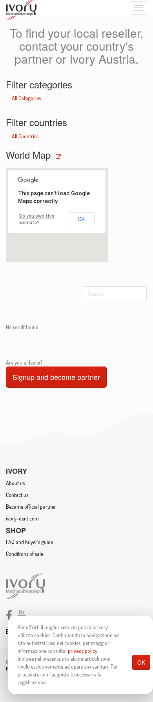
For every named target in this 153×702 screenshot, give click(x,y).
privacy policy (82, 650)
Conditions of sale (24, 553)
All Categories (26, 98)
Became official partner (31, 506)
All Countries (25, 136)
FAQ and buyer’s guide (29, 542)
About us (15, 483)
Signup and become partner (56, 377)
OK (141, 662)
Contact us (17, 494)
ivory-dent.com (22, 518)
